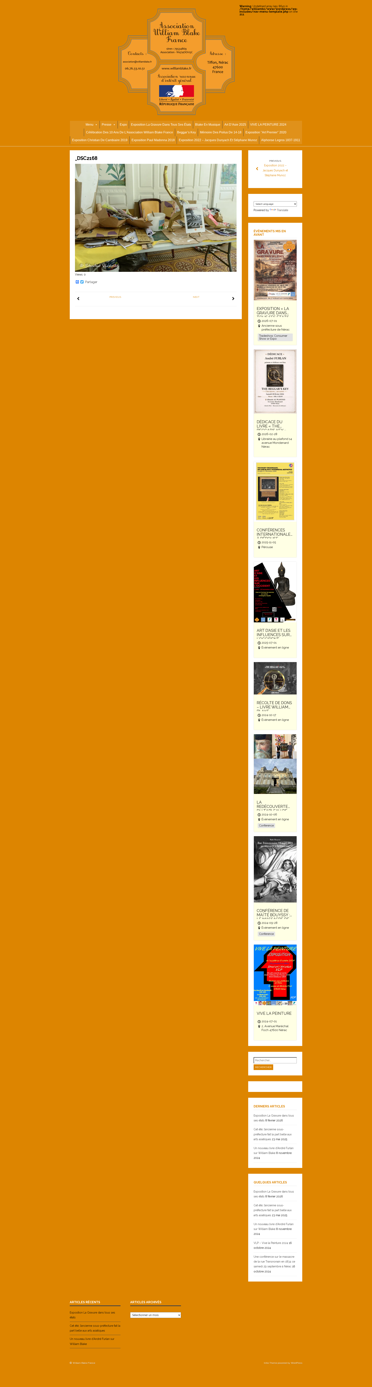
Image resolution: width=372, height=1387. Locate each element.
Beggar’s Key (186, 132)
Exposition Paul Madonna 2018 (153, 140)
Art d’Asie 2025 (235, 124)
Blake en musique (207, 124)
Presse (106, 124)
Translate (282, 210)
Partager (91, 282)
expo (123, 124)
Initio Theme (270, 1363)
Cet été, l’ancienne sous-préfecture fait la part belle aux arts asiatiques (273, 1134)
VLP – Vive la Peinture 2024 (271, 1242)
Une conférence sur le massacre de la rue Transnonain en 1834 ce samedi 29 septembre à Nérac (274, 1261)
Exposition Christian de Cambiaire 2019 (99, 140)
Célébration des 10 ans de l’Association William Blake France (129, 132)
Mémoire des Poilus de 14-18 (220, 132)
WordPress (296, 1363)
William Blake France (84, 1363)
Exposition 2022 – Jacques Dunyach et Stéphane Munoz (218, 140)
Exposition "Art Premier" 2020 (265, 132)
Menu (89, 124)
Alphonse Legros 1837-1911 (280, 140)
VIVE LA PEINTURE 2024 (268, 124)
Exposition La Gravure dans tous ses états (161, 124)
